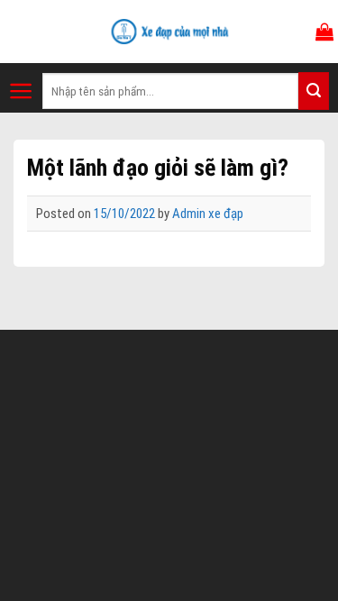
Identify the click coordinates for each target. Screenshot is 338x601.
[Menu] (21, 91)
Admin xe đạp (207, 213)
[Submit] (313, 91)
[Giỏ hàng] (324, 31)
